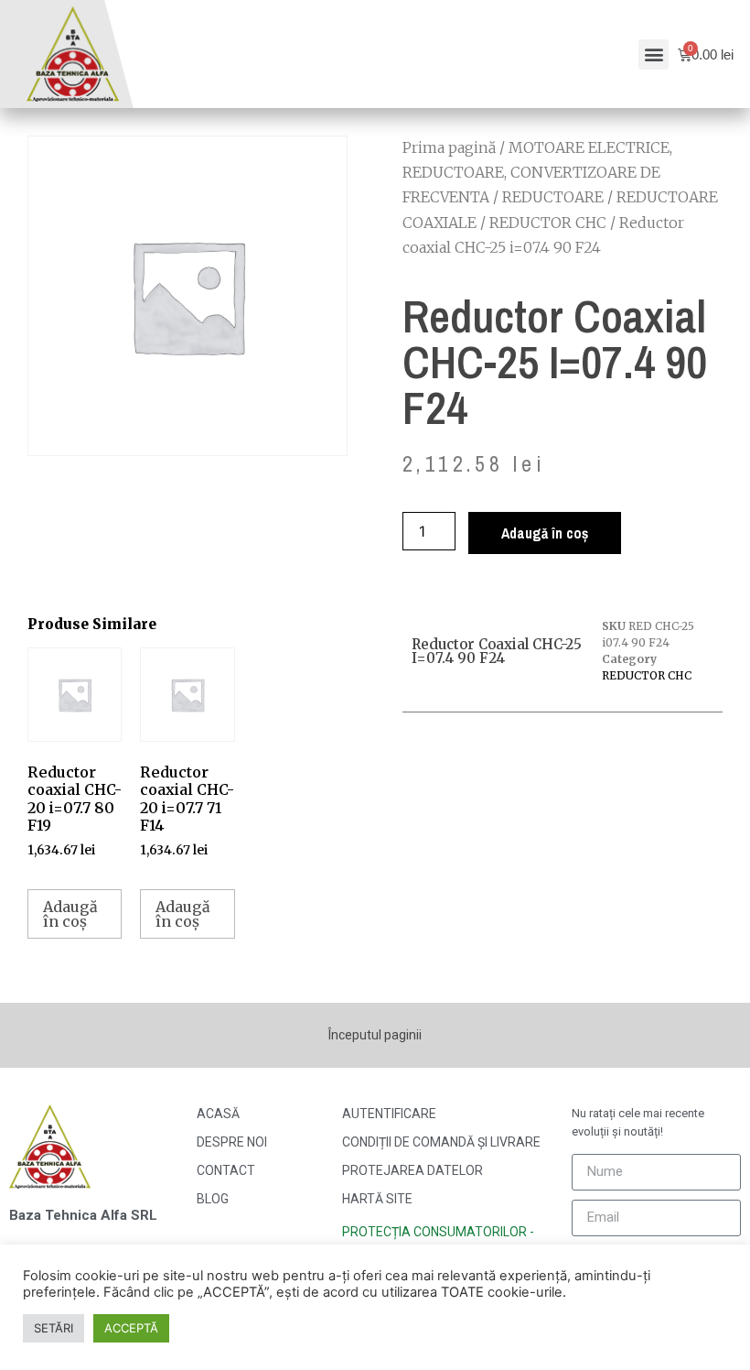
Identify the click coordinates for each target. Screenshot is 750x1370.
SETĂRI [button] (53, 1328)
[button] (653, 54)
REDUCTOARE (553, 197)
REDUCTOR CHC (547, 222)
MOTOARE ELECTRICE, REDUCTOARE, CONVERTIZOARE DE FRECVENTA (537, 172)
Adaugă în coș (544, 533)
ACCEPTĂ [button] (131, 1328)
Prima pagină (449, 147)
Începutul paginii (375, 1035)
